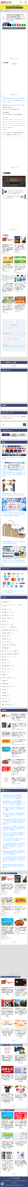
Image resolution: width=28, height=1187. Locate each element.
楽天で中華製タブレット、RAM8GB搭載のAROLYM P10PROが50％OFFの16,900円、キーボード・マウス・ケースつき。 (13, 796)
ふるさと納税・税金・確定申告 (12, 653)
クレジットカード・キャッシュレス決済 (13, 605)
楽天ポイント (8, 624)
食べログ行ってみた (9, 704)
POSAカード (8, 639)
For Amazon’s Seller (17, 1180)
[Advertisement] (14, 44)
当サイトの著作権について (8, 1180)
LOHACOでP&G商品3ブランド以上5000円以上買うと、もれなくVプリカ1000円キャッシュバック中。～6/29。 (13, 100)
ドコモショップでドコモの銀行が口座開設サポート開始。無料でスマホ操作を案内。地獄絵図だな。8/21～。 (13, 834)
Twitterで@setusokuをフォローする (14, 7)
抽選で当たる (9, 615)
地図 (6, 680)
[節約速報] (6, 2)
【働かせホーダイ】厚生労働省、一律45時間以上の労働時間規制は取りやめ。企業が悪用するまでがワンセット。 (13, 828)
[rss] (17, 1178)
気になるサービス (9, 686)
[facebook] (9, 1178)
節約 (6, 692)
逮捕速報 (7, 648)
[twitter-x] (11, 1178)
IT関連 (6, 695)
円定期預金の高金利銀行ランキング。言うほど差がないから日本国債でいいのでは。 (13, 542)
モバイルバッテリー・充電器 (11, 651)
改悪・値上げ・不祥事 (10, 645)
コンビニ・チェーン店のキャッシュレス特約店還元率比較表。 (13, 457)
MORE (14, 942)
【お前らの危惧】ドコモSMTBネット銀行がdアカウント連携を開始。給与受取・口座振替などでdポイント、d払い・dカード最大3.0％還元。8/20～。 (13, 821)
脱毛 (5, 674)
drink (6, 689)
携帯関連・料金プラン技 (11, 630)
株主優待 (7, 683)
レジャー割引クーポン (10, 677)
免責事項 (23, 1180)
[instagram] (13, 1178)
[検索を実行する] (24, 424)
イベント (7, 698)
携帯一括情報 (8, 633)
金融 (6, 659)
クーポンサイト (8, 668)
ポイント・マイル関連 (10, 627)
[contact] (18, 1178)
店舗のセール (6, 23)
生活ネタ (7, 609)
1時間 (6, 434)
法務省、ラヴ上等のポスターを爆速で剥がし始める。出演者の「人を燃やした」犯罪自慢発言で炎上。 (13, 808)
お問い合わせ (14, 1182)
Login (23, 333)
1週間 (22, 434)
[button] (4, 25)
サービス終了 (8, 642)
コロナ (6, 662)
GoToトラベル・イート (10, 656)
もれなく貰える (9, 618)
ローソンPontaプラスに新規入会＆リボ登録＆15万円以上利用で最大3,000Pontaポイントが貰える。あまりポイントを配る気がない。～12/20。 (13, 845)
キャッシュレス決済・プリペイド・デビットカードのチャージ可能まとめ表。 (13, 591)
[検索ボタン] (21, 2)
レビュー (7, 671)
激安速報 (8, 601)
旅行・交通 (7, 636)
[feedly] (15, 1178)
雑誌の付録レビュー (9, 665)
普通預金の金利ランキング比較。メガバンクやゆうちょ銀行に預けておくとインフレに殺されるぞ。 (13, 494)
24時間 (14, 434)
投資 (6, 621)
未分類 (6, 701)
